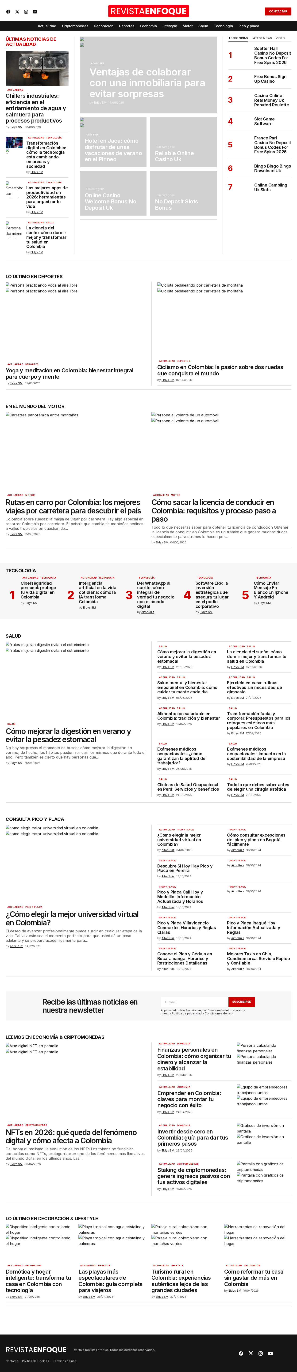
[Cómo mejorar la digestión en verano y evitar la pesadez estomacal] (76, 680)
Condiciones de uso (219, 1013)
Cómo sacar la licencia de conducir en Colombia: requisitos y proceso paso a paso (213, 510)
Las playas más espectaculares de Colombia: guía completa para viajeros (110, 1281)
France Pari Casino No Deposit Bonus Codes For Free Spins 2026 (272, 145)
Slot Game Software (264, 121)
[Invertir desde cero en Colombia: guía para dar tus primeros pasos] (264, 1138)
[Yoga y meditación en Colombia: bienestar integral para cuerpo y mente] (76, 321)
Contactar (278, 11)
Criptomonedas (36, 1125)
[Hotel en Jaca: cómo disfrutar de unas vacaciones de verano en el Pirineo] (113, 142)
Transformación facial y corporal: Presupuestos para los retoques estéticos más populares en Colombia (258, 720)
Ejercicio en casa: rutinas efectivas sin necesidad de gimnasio (254, 687)
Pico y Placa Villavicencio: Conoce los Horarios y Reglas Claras (186, 928)
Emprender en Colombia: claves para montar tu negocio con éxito (189, 1099)
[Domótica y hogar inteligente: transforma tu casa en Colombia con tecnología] (39, 1243)
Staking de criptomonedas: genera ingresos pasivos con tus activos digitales (193, 1176)
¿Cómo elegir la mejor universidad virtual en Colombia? (72, 918)
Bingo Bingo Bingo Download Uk (272, 168)
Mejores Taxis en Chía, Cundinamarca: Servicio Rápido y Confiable (258, 958)
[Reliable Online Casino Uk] (183, 142)
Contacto (12, 1361)
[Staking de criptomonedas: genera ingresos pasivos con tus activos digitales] (264, 1176)
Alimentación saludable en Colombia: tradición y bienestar (188, 716)
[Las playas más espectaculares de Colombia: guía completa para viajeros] (112, 1243)
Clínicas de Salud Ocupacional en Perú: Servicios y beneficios (188, 787)
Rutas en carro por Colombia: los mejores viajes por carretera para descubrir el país (73, 506)
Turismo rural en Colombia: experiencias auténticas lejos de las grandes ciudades (181, 1281)
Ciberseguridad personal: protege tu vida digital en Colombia (38, 590)
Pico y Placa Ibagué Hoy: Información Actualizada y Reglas (253, 928)
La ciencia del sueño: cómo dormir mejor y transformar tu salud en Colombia (46, 237)
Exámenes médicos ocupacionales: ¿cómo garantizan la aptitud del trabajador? (182, 756)
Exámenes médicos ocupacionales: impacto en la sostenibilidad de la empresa (256, 754)
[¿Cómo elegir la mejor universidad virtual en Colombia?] (76, 864)
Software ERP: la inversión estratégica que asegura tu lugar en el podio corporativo (212, 595)
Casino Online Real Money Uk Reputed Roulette (271, 100)
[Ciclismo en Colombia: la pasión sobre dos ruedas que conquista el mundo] (224, 319)
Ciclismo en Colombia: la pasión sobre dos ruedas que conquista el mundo (220, 370)
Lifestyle (92, 135)
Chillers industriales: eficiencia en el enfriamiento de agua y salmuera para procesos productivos (36, 108)
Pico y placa (33, 907)
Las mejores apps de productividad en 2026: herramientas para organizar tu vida (47, 197)
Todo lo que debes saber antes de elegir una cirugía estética (258, 787)
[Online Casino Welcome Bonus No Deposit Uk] (113, 193)
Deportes (32, 364)
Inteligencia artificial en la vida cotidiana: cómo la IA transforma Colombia (97, 592)
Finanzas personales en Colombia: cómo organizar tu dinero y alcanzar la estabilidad (194, 1059)
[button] (258, 11)
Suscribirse (241, 1001)
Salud (50, 222)
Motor (30, 495)
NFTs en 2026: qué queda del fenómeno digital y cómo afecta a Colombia (71, 1136)
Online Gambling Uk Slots (270, 187)
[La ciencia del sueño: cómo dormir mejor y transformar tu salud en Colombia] (14, 229)
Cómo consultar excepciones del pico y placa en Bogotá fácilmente (256, 840)
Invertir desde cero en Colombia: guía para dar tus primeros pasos (192, 1138)
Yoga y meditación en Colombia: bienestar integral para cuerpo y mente (70, 373)
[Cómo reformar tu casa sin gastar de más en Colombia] (257, 1243)
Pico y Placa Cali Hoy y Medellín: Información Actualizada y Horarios (180, 897)
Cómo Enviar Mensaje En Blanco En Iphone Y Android (271, 590)
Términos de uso (64, 1361)
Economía (97, 63)
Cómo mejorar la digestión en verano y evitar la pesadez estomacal (68, 735)
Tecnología (54, 138)
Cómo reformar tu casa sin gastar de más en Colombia (254, 1278)
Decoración (33, 1265)
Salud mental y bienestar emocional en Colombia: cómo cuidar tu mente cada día (187, 687)
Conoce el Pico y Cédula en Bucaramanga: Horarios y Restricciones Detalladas (184, 958)
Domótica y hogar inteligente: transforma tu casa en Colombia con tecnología (38, 1281)
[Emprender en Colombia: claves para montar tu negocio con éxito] (264, 1099)
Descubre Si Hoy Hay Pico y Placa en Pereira (185, 868)
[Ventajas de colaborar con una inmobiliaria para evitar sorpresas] (148, 75)
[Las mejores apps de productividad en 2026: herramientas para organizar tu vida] (14, 189)
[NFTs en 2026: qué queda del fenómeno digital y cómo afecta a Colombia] (76, 1082)
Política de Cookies (35, 1361)
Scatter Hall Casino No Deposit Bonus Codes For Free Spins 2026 (272, 55)
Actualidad (15, 90)
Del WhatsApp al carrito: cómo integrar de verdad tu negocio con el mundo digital (155, 595)
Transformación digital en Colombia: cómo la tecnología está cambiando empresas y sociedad (46, 155)
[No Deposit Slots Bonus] (183, 193)
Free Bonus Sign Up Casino (270, 79)
